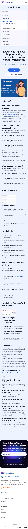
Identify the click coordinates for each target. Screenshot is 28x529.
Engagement (6, 38)
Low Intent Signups (7, 21)
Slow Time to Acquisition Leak (9, 23)
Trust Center (16, 476)
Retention (5, 41)
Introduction (5, 11)
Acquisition (5, 18)
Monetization (6, 34)
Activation (5, 31)
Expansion (5, 44)
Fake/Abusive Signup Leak (8, 28)
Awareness (5, 15)
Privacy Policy (14, 524)
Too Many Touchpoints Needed (9, 26)
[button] (25, 2)
